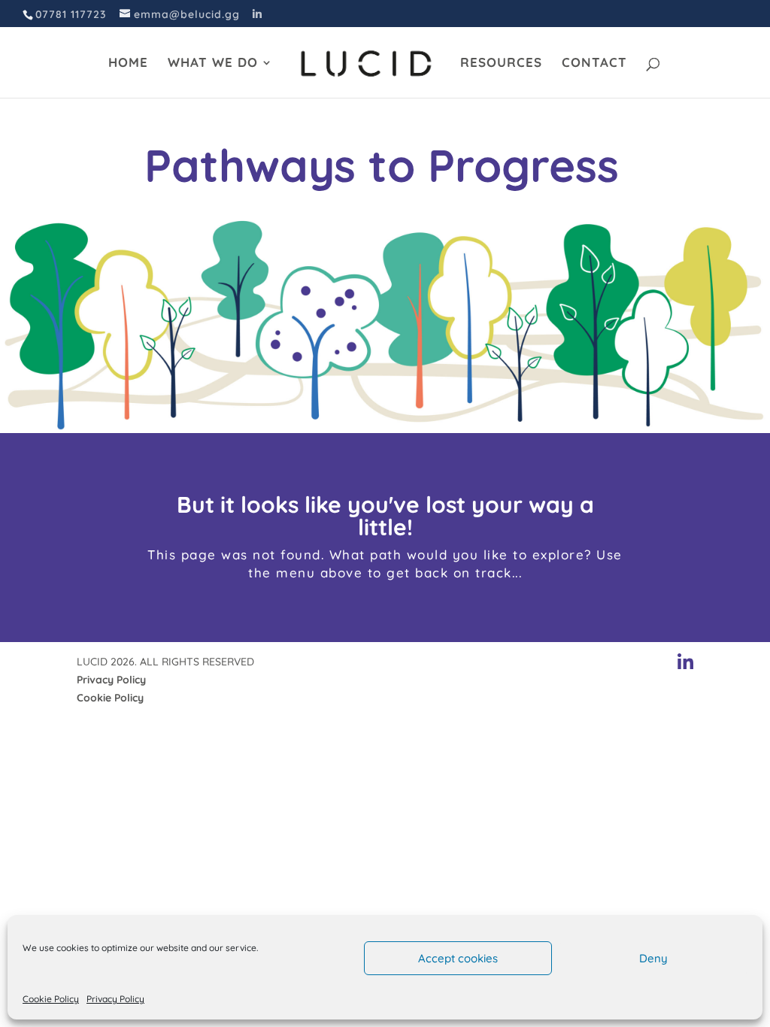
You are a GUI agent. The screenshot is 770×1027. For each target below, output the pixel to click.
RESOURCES (501, 63)
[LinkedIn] (257, 14)
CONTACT (594, 63)
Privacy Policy (115, 998)
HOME (128, 63)
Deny (653, 958)
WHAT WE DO (213, 63)
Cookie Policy (51, 998)
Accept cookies (458, 958)
